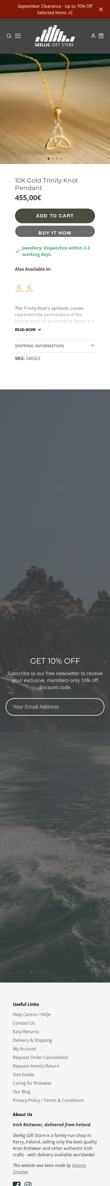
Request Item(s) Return (36, 1066)
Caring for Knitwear (32, 1083)
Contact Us (24, 1023)
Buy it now (55, 233)
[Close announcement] (101, 9)
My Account (24, 1049)
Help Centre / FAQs (32, 1014)
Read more (25, 330)
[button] (49, 159)
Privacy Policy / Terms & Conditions (48, 1100)
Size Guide (23, 1074)
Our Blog (21, 1092)
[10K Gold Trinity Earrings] (25, 291)
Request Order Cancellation (40, 1057)
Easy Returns (26, 1032)
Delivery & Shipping (32, 1040)
